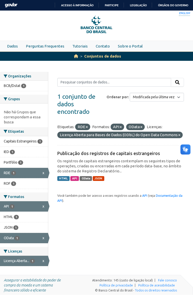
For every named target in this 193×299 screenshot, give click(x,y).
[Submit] (177, 82)
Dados (12, 46)
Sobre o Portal (130, 46)
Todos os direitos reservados (156, 290)
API (74, 178)
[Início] (76, 56)
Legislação (138, 5)
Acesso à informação (77, 5)
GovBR (11, 5)
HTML (63, 178)
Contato (103, 46)
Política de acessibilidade (156, 285)
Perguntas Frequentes (45, 46)
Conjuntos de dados (102, 56)
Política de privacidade (116, 285)
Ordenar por (117, 97)
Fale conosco (167, 280)
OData (86, 178)
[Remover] (87, 127)
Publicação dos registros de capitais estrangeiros (108, 153)
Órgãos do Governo (173, 5)
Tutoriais (80, 46)
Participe (112, 5)
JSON (98, 178)
